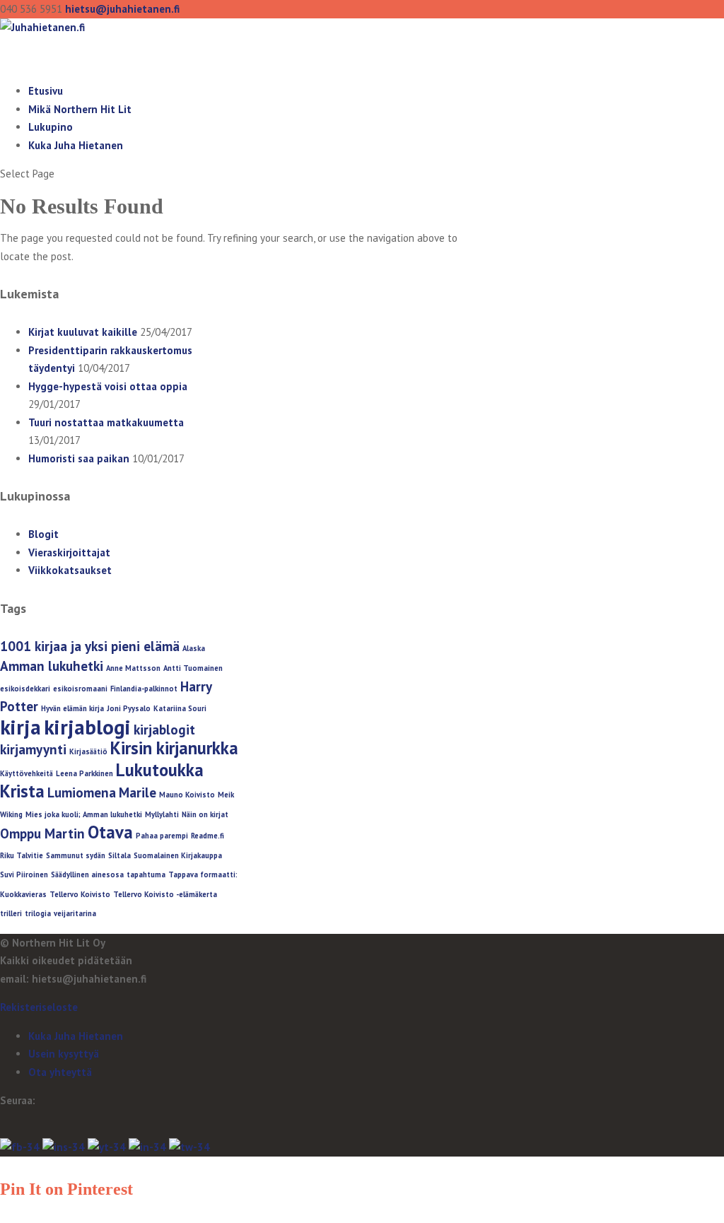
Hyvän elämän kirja (72, 708)
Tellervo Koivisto (79, 894)
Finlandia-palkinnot (143, 689)
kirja (20, 726)
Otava (110, 832)
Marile (137, 792)
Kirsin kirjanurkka (174, 748)
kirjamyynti (33, 749)
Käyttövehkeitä (26, 773)
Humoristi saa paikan (78, 458)
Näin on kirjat (205, 814)
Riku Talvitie (21, 855)
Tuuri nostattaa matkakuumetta (106, 422)
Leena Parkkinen (84, 773)
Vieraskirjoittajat (69, 552)
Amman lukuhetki (51, 665)
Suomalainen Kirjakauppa (178, 855)
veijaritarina (75, 913)
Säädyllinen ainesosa (87, 874)
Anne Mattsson (133, 668)
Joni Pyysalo (129, 708)
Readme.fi (207, 836)
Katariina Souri (179, 708)
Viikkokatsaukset (70, 570)
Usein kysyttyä (63, 1053)
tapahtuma (146, 874)
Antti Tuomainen (193, 668)
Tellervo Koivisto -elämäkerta (165, 894)
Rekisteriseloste (39, 1007)
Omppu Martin (42, 833)
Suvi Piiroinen (24, 874)
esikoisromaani (80, 689)
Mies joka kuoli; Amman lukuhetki (83, 814)
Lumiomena (81, 792)
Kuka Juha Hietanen (75, 145)
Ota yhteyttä (60, 1072)
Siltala (119, 855)
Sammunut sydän (75, 855)
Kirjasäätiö (88, 751)
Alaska (193, 648)
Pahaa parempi (162, 836)
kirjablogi (87, 726)
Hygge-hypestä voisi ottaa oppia (107, 386)
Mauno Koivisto (187, 795)
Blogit (43, 534)
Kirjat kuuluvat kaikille (82, 332)
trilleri (11, 913)
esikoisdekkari (25, 689)
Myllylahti (162, 814)
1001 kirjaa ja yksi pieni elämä (90, 646)
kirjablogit (164, 729)
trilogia (38, 913)
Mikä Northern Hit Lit (80, 109)
